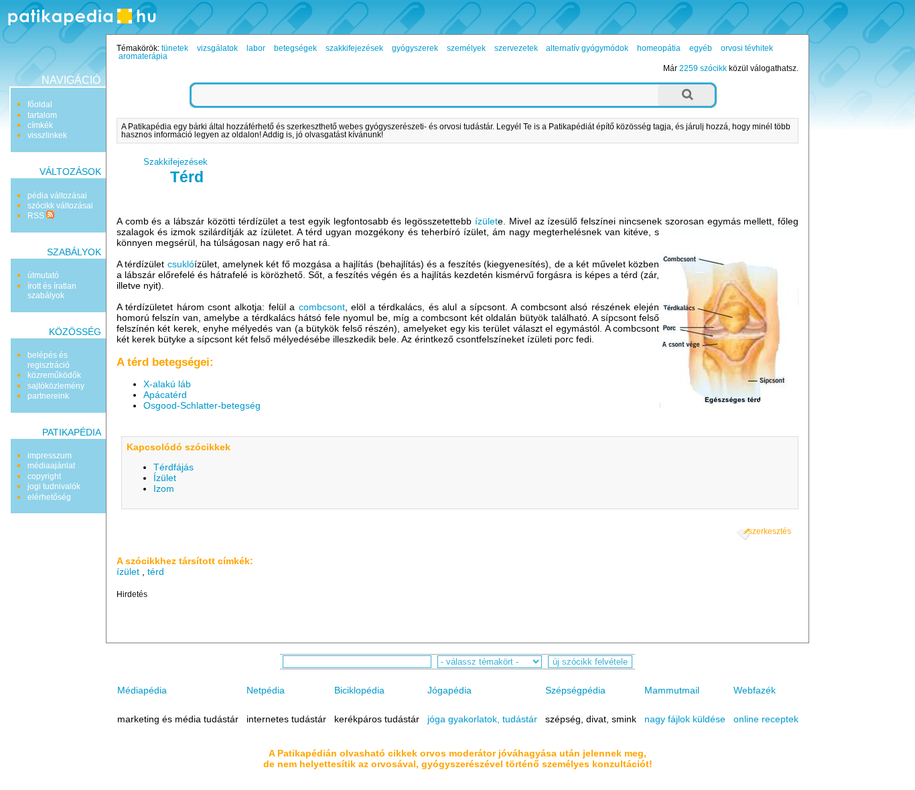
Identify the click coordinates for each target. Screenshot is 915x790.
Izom (163, 488)
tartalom (42, 115)
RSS (36, 215)
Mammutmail (671, 690)
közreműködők (54, 375)
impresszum (49, 455)
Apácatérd (165, 394)
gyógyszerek (415, 48)
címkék (40, 125)
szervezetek (516, 48)
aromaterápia (143, 56)
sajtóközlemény (55, 386)
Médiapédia (142, 690)
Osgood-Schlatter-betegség (202, 405)
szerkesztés (769, 531)
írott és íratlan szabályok (51, 290)
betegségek (295, 48)
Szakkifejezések (175, 162)
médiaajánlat (51, 465)
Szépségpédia (575, 690)
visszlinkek (47, 135)
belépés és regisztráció (48, 359)
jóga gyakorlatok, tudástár (482, 719)
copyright (44, 476)
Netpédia (266, 690)
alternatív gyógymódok (587, 48)
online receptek (765, 719)
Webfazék (754, 690)
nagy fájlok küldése (684, 719)
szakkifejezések (354, 48)
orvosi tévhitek (747, 48)
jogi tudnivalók (53, 486)
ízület (486, 221)
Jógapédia (449, 690)
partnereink (48, 396)
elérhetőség (49, 497)
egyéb (700, 48)
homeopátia (659, 48)
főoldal (39, 104)
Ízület (164, 477)
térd (155, 571)
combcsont (322, 307)
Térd (187, 177)
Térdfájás (173, 467)
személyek (466, 48)
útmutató (43, 275)
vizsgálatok (217, 48)
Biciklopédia (359, 690)
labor (256, 48)
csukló (180, 264)
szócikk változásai (60, 205)
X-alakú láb (167, 384)
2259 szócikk (703, 68)
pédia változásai (57, 195)
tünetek (174, 48)
